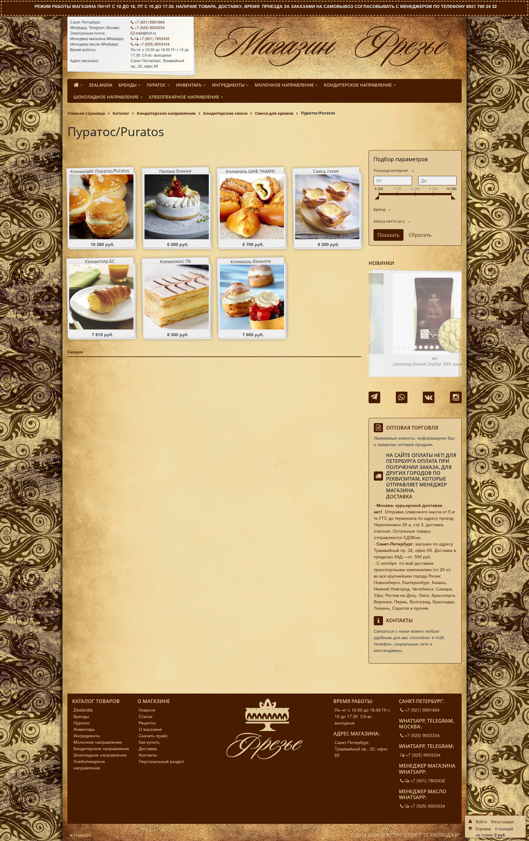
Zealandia (83, 710)
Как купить (149, 742)
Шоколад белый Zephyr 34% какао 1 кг (413, 364)
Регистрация (502, 821)
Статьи (145, 716)
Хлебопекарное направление (89, 764)
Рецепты (147, 723)
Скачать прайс (153, 735)
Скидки (75, 351)
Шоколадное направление (100, 755)
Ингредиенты (86, 735)
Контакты (148, 755)
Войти (481, 821)
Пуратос (81, 723)
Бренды (81, 716)
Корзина (483, 829)
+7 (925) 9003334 (150, 27)
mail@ (141, 32)
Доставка (399, 496)
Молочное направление (97, 742)
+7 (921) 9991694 (150, 21)
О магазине (150, 729)
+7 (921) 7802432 (155, 38)
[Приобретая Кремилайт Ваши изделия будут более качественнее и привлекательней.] (101, 206)
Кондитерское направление (101, 748)
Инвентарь (84, 729)
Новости (147, 710)
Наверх (82, 834)
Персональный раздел (161, 761)
